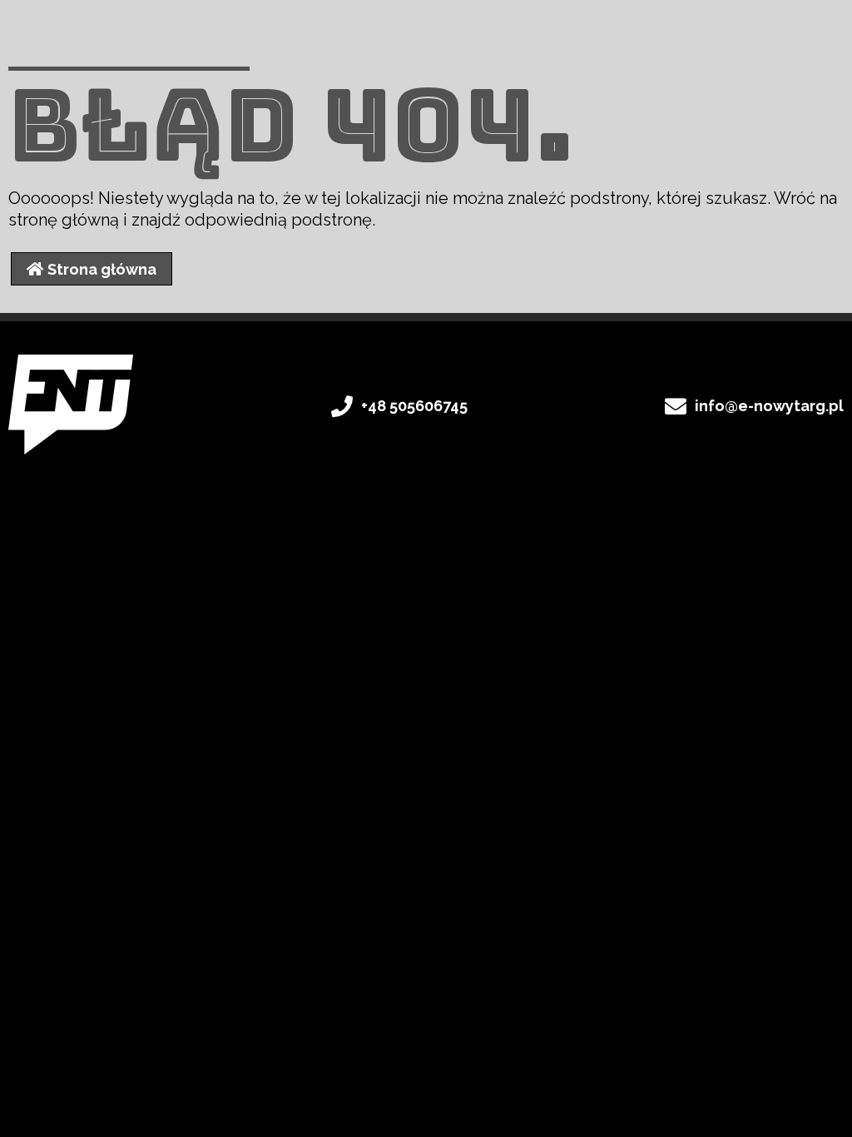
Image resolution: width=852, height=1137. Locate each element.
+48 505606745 (414, 406)
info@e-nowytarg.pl (769, 406)
